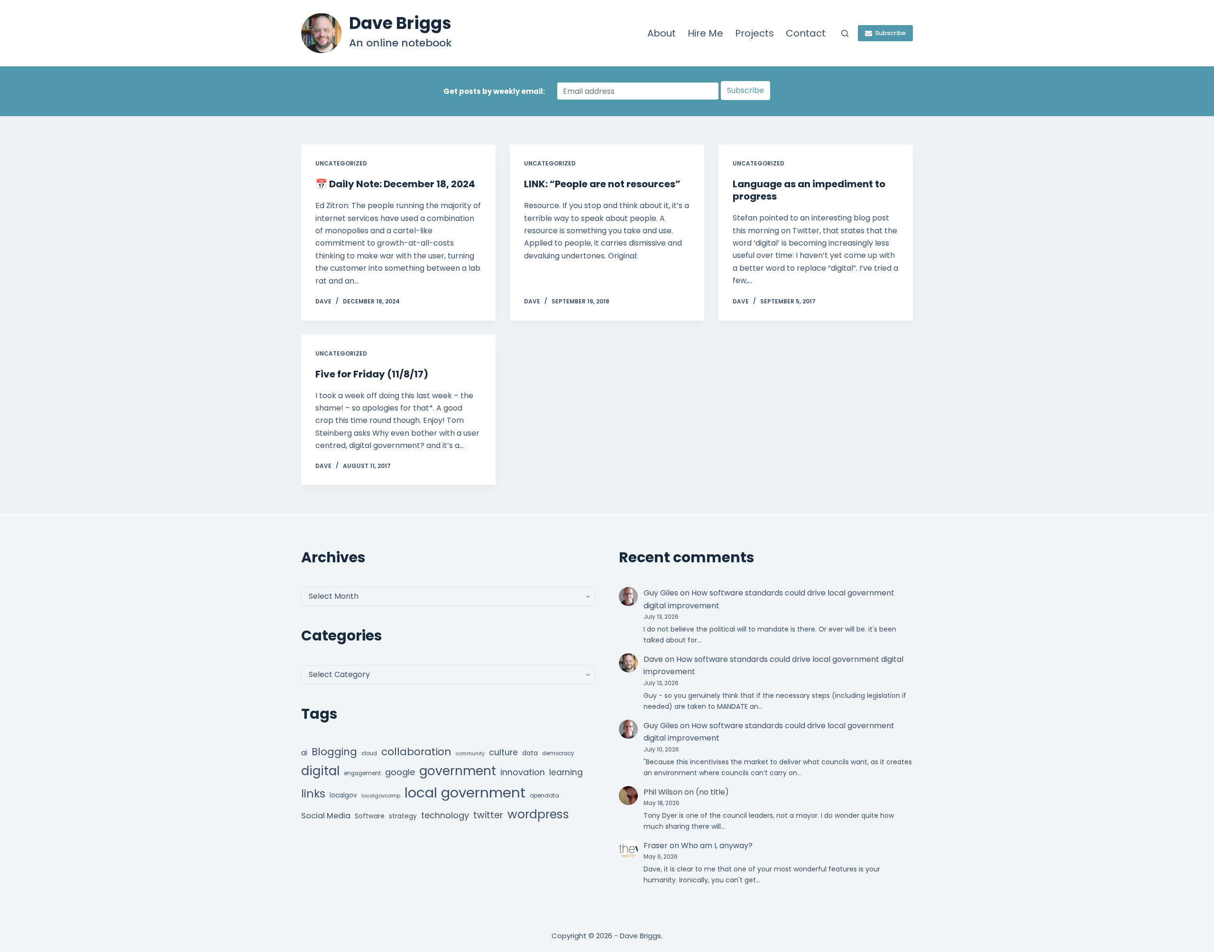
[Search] (844, 33)
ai (304, 753)
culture (503, 752)
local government (465, 792)
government (457, 770)
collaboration (416, 751)
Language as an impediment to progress (809, 190)
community (470, 753)
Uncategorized (341, 163)
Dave (653, 659)
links (313, 793)
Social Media (325, 815)
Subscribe (890, 32)
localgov (343, 795)
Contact (806, 33)
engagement (362, 773)
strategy (403, 816)
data (530, 753)
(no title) (712, 792)
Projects (754, 33)
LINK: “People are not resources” (602, 184)
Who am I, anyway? (717, 845)
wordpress (538, 814)
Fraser (656, 845)
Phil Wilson (663, 792)
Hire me (705, 33)
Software (370, 816)
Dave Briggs (400, 23)
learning (566, 772)
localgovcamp (380, 795)
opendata (544, 795)
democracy (558, 753)
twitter (488, 815)
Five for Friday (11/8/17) (371, 374)
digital (320, 770)
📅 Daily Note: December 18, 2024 (395, 184)
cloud (369, 753)
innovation (522, 772)
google (400, 772)
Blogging (334, 752)
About (661, 33)
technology (445, 815)
